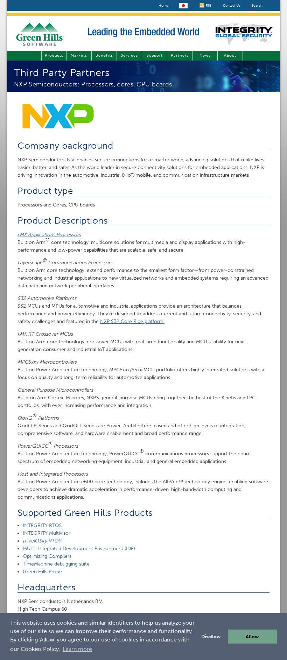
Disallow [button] (211, 636)
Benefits (104, 55)
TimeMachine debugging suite (56, 564)
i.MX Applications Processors (49, 235)
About (230, 55)
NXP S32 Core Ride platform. (132, 321)
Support (155, 55)
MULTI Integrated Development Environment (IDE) (79, 549)
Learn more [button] (77, 649)
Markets (79, 55)
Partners (180, 55)
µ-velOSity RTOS (42, 541)
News (205, 55)
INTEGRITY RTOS (42, 525)
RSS (208, 5)
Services (129, 55)
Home (164, 5)
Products (54, 55)
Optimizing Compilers (47, 556)
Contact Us (231, 5)
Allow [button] (252, 636)
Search (257, 5)
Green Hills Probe (42, 572)
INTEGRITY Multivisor (46, 533)
